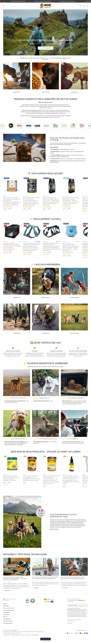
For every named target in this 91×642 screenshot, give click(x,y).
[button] (80, 6)
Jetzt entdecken (45, 48)
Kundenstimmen (6, 619)
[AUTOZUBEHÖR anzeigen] (45, 317)
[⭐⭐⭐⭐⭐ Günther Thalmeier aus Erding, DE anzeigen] (16, 382)
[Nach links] (83, 173)
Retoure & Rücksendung (8, 610)
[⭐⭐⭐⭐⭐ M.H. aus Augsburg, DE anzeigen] (74, 423)
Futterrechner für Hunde (8, 608)
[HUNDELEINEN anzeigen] (16, 317)
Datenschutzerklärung (71, 609)
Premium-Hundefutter (62, 110)
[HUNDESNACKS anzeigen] (74, 75)
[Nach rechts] (86, 173)
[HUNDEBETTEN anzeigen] (16, 281)
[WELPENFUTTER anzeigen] (45, 75)
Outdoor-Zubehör (67, 106)
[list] (45, 352)
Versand (24, 634)
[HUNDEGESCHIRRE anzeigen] (74, 281)
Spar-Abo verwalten (7, 621)
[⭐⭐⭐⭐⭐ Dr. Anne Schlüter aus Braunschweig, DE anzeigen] (45, 423)
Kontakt (5, 603)
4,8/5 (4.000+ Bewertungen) (56, 58)
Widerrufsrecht (7, 634)
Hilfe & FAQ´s (6, 606)
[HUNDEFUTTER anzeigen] (16, 75)
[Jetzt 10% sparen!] (87, 605)
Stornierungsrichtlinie (35, 634)
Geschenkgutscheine (8, 623)
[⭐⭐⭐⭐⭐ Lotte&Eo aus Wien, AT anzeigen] (45, 382)
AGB (20, 634)
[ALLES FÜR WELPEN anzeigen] (74, 317)
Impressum (28, 634)
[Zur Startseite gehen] (45, 6)
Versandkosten (6, 612)
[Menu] (4, 6)
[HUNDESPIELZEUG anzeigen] (45, 281)
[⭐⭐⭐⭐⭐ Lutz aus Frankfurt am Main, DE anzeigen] (16, 423)
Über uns (5, 616)
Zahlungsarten (6, 614)
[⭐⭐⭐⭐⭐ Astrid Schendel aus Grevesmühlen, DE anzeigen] (74, 382)
